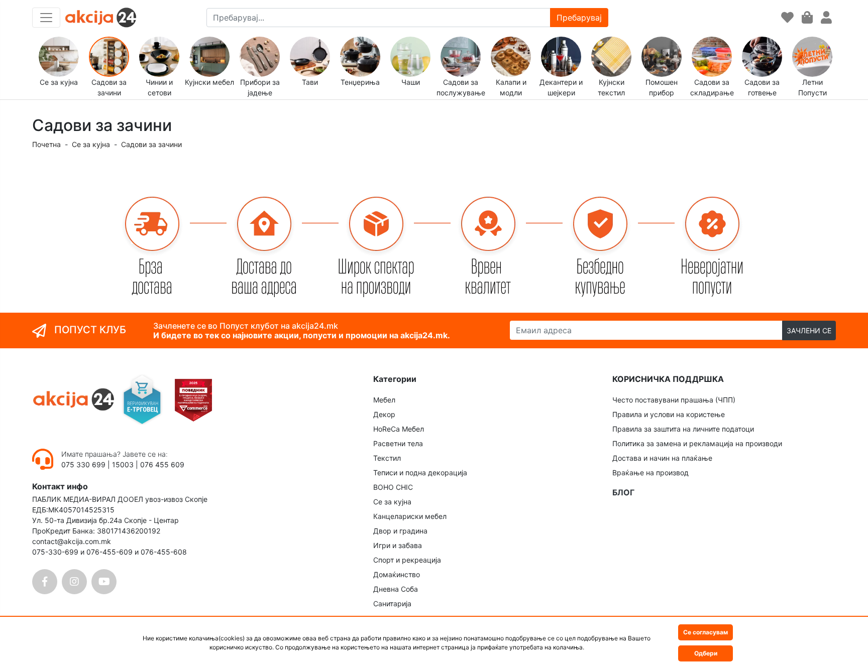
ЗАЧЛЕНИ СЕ (809, 330)
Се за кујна (91, 144)
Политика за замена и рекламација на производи (697, 443)
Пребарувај (579, 18)
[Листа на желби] (787, 18)
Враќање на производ (650, 472)
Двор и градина (400, 530)
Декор (384, 414)
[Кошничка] (807, 18)
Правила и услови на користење (668, 414)
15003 (123, 464)
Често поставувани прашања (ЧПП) (673, 399)
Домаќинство (396, 574)
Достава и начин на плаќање (662, 458)
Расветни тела (398, 443)
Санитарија (392, 603)
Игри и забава (397, 545)
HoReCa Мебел (398, 429)
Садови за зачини (151, 144)
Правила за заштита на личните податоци (683, 429)
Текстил (387, 458)
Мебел (384, 399)
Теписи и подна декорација (420, 472)
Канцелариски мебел (410, 516)
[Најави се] (826, 18)
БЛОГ (623, 492)
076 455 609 (162, 464)
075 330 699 (84, 464)
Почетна (46, 144)
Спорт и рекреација (407, 560)
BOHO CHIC (393, 487)
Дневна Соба (395, 589)
